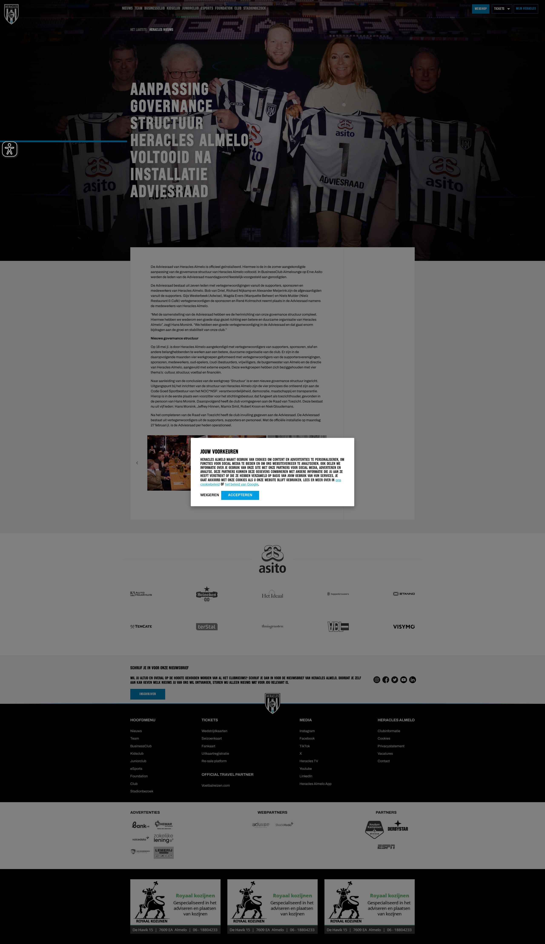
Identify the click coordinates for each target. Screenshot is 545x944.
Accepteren (240, 495)
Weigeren (209, 495)
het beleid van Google (241, 484)
